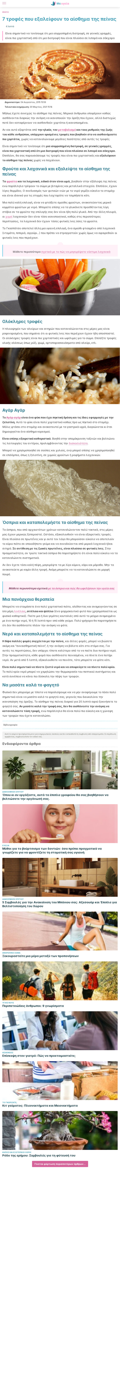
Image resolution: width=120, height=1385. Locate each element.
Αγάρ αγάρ (13, 417)
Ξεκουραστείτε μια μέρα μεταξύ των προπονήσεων (40, 956)
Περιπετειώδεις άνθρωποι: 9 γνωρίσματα (33, 1006)
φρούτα (12, 181)
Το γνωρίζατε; (9, 1102)
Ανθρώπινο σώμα (11, 953)
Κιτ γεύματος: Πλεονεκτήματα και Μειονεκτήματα (40, 1105)
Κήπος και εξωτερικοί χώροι (16, 1152)
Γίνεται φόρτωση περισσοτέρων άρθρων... (60, 1164)
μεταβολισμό (67, 129)
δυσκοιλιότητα (78, 443)
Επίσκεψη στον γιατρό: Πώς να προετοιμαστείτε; (39, 1055)
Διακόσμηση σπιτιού (13, 792)
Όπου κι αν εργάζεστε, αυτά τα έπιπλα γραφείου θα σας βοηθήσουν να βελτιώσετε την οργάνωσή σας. (55, 797)
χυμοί (8, 216)
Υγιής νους (8, 1003)
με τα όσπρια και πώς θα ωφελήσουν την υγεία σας (81, 588)
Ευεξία (5, 845)
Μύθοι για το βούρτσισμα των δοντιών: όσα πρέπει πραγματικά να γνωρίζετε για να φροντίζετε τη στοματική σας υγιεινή (52, 850)
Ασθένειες (7, 1052)
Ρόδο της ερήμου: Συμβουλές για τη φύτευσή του (38, 1155)
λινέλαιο (19, 611)
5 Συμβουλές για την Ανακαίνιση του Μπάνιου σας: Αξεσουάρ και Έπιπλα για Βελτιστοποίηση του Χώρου (59, 904)
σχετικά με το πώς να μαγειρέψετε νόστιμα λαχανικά (75, 251)
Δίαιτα (5, 12)
